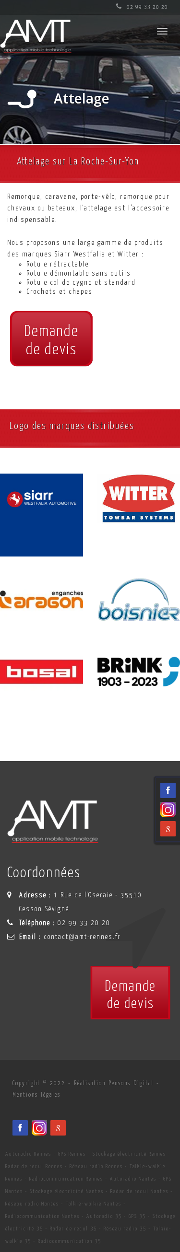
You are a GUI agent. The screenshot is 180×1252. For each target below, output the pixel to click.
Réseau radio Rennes (96, 1166)
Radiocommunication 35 (69, 1241)
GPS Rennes (72, 1154)
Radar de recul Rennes (34, 1166)
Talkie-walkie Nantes (93, 1203)
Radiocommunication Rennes (66, 1179)
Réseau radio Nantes (32, 1203)
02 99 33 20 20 (146, 7)
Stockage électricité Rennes (129, 1154)
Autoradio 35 (104, 1216)
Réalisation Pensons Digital (114, 1083)
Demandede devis (51, 341)
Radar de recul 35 (73, 1228)
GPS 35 (137, 1216)
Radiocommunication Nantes (42, 1216)
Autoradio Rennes (28, 1154)
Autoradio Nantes (133, 1179)
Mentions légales (36, 1095)
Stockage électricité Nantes (67, 1191)
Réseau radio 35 (125, 1228)
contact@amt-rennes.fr (82, 937)
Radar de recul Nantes (139, 1191)
